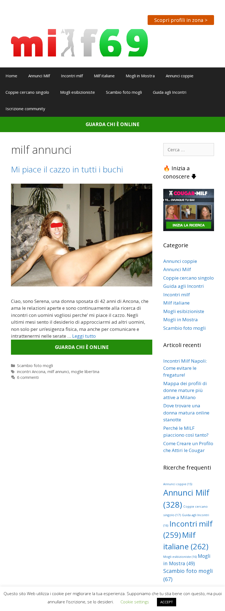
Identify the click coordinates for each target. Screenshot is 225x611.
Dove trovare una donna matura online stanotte (186, 412)
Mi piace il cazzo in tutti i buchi (67, 169)
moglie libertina (85, 371)
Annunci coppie (179, 75)
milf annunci (58, 371)
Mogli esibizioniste (77, 92)
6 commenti (28, 377)
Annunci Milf (39, 75)
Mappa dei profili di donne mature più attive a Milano (185, 390)
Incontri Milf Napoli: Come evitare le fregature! (185, 368)
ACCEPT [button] (166, 601)
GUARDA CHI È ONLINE (112, 124)
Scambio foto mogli (124, 92)
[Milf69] (79, 42)
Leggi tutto (84, 336)
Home (11, 75)
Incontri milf (72, 75)
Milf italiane (104, 75)
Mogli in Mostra (140, 75)
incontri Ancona (31, 371)
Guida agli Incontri (169, 92)
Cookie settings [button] (134, 601)
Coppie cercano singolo (27, 92)
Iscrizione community (25, 108)
